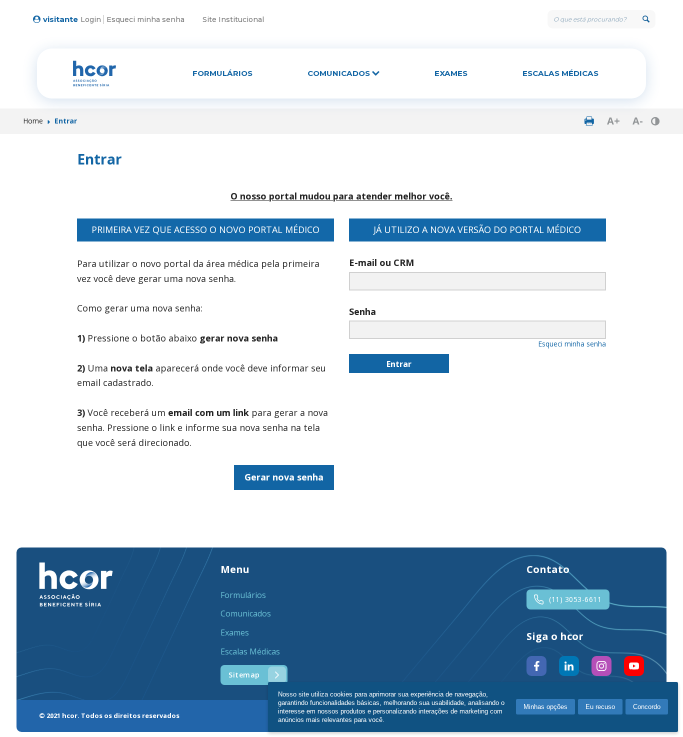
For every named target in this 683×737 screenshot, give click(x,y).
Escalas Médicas (560, 73)
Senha (362, 312)
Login (90, 19)
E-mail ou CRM (381, 262)
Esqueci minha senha (145, 19)
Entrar (399, 364)
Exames (451, 73)
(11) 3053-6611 (575, 599)
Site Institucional (233, 19)
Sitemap (244, 675)
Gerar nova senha (284, 477)
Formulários (222, 73)
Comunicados (340, 73)
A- (637, 121)
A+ (613, 121)
